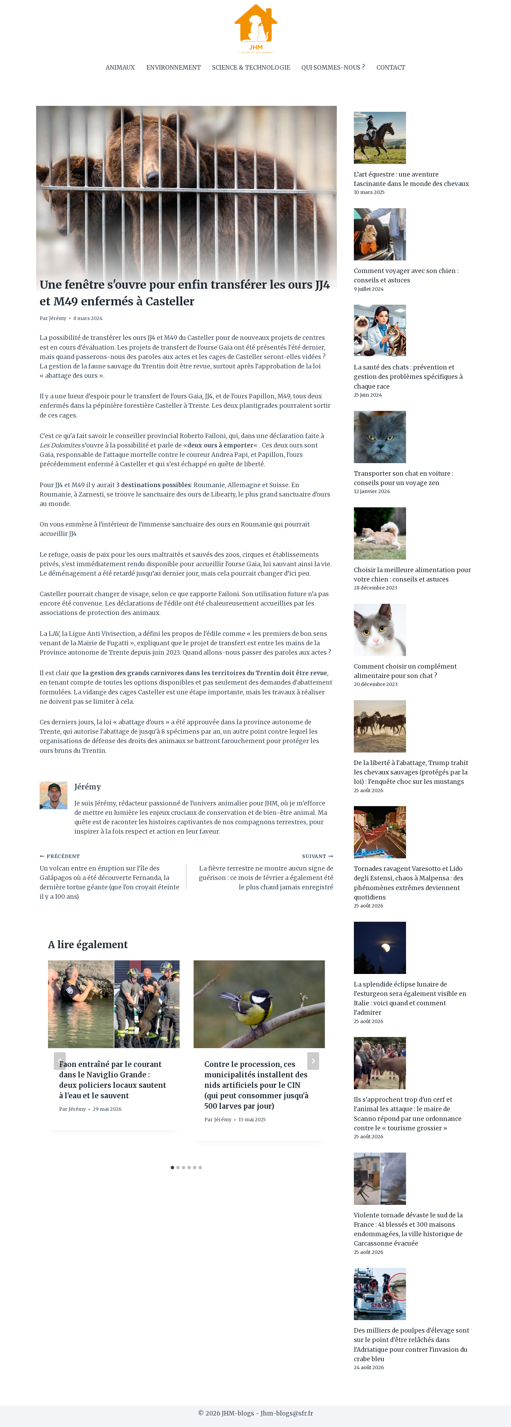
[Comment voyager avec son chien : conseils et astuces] (412, 234)
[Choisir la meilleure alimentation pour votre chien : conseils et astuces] (412, 533)
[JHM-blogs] (256, 28)
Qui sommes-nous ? (333, 67)
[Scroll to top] (493, 1416)
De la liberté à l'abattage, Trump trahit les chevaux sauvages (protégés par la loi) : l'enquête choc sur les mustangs (411, 772)
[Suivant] (313, 1061)
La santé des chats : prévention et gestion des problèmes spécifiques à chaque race (408, 377)
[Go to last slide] (60, 1061)
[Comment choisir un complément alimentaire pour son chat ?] (412, 630)
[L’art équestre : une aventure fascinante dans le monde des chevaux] (412, 138)
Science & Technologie (251, 67)
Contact (390, 67)
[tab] (172, 1167)
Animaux (120, 67)
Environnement (173, 67)
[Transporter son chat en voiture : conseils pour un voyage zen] (412, 437)
